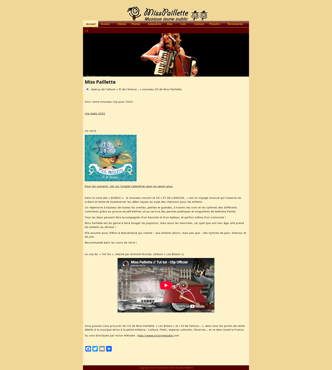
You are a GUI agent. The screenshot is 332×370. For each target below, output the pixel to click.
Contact (199, 24)
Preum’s (214, 24)
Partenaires (235, 24)
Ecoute (105, 24)
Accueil (91, 24)
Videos (121, 24)
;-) (87, 30)
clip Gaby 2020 (95, 113)
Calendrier (155, 24)
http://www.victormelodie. (155, 335)
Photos (135, 24)
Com (183, 24)
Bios (169, 24)
